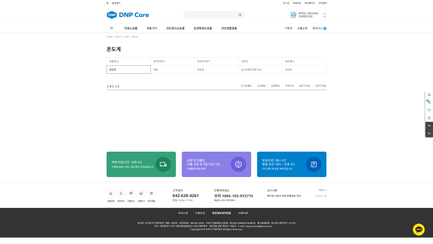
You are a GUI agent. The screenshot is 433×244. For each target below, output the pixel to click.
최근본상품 (429, 118)
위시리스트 (429, 110)
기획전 (288, 28)
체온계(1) (289, 61)
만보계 (200, 69)
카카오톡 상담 (419, 230)
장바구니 (427, 100)
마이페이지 (310, 3)
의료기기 (152, 28)
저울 (155, 69)
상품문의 (131, 201)
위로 (429, 125)
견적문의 (121, 201)
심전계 (288, 69)
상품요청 (302, 28)
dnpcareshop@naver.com (259, 226)
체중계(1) (114, 61)
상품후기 (141, 201)
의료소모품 (131, 28)
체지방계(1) (159, 61)
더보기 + (322, 190)
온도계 (135, 36)
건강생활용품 (229, 28)
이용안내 (200, 213)
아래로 (429, 133)
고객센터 (322, 3)
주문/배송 (151, 201)
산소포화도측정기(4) (251, 69)
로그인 (286, 3)
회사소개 (183, 213)
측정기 (127, 36)
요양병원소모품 (203, 28)
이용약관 (243, 213)
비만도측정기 (203, 61)
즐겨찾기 (116, 3)
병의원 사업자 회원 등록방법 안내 (284, 195)
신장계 (244, 61)
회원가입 (297, 3)
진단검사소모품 (175, 28)
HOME (109, 36)
